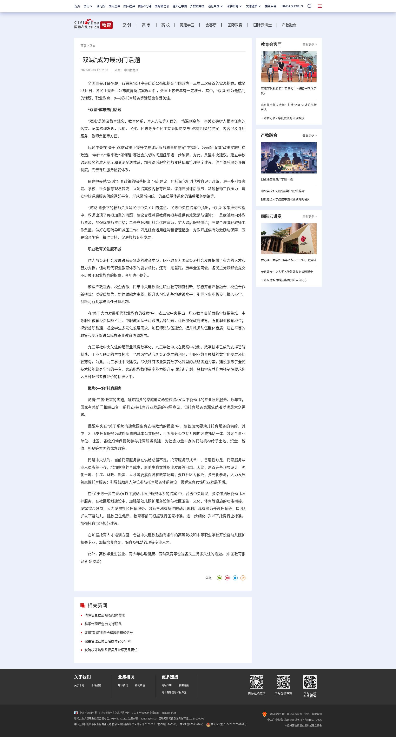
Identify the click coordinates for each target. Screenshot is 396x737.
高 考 (146, 25)
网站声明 (167, 685)
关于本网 (79, 685)
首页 (77, 6)
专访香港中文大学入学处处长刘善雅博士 (287, 271)
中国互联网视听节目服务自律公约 (92, 724)
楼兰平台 (270, 6)
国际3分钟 (144, 6)
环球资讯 (123, 685)
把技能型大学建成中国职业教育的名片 (285, 199)
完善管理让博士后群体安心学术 (108, 641)
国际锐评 (129, 6)
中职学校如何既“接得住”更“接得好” (283, 191)
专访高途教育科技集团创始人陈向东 (284, 280)
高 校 (167, 25)
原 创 (128, 25)
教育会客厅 (271, 44)
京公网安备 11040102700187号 (228, 724)
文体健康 (251, 6)
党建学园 (187, 25)
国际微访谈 (162, 6)
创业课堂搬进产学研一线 (277, 179)
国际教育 (234, 25)
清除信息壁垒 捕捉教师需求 (105, 615)
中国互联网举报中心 (90, 712)
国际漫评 (114, 6)
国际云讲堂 (262, 25)
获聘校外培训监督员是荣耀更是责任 (111, 650)
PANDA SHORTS (292, 6)
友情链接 (184, 685)
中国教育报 (131, 70)
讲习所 (101, 6)
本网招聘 (96, 685)
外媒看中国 (197, 6)
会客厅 (210, 25)
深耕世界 (232, 6)
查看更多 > (310, 44)
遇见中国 (213, 6)
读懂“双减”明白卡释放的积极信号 (109, 632)
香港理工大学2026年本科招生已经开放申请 (289, 260)
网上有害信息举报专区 (174, 692)
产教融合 (290, 25)
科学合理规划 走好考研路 (103, 624)
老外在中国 (179, 6)
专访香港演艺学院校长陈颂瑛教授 (282, 118)
